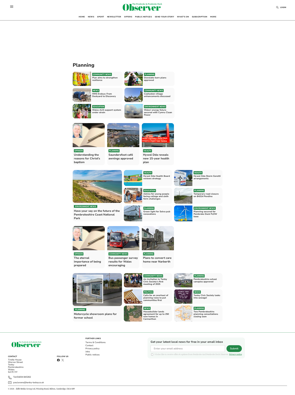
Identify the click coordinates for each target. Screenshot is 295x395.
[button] (11, 6)
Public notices (92, 354)
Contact (89, 345)
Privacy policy (92, 348)
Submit (234, 348)
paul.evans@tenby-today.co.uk (28, 382)
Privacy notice (235, 354)
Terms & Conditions (95, 342)
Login (283, 7)
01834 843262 (24, 377)
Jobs (87, 351)
